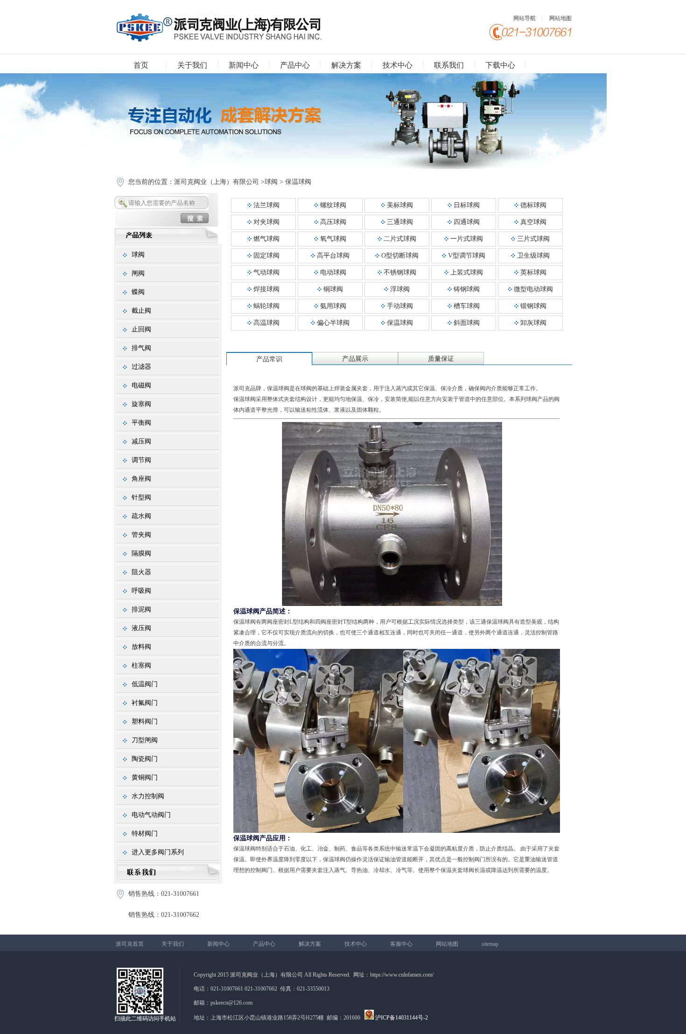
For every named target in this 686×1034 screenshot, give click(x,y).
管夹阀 (141, 534)
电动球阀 (332, 272)
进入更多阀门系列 (158, 852)
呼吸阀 (141, 590)
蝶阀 (138, 291)
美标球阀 (399, 205)
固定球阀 (266, 255)
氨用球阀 (332, 305)
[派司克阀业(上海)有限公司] (218, 39)
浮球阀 (399, 289)
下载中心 (500, 65)
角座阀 (141, 478)
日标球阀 (466, 205)
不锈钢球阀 (399, 272)
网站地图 (560, 18)
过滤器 (141, 366)
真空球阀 (532, 221)
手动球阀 (399, 305)
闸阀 (138, 273)
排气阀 (141, 348)
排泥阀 (141, 609)
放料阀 (141, 646)
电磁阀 (141, 385)
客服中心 (401, 944)
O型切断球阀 (399, 255)
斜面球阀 (466, 322)
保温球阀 (298, 181)
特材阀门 (145, 833)
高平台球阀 (332, 255)
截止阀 (141, 310)
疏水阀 (141, 516)
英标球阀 (532, 272)
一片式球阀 (465, 238)
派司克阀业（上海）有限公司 (216, 181)
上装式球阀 (465, 272)
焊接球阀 (266, 289)
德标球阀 (532, 205)
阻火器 (141, 572)
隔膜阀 (141, 553)
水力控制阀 (148, 796)
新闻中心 (244, 65)
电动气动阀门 (151, 814)
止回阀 (141, 329)
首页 (140, 65)
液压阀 (141, 628)
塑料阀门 (145, 721)
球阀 (271, 181)
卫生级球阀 (532, 255)
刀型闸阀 (145, 740)
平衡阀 (141, 422)
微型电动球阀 (532, 289)
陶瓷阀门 (145, 758)
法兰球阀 (266, 205)
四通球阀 (466, 221)
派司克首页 (130, 944)
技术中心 (398, 65)
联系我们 (449, 65)
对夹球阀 (266, 221)
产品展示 (355, 358)
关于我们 (192, 65)
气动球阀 (266, 272)
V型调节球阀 (465, 255)
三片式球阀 (532, 238)
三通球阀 (399, 221)
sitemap (490, 944)
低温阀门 (145, 684)
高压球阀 (332, 221)
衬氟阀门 (145, 702)
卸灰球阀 (532, 322)
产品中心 (295, 65)
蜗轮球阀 (266, 305)
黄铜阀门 (145, 777)
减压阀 (141, 441)
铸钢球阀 (466, 289)
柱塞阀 (141, 665)
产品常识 (269, 359)
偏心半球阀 (332, 322)
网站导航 (524, 18)
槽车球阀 (466, 305)
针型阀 (141, 497)
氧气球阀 (332, 238)
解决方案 (346, 65)
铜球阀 (332, 289)
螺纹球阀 (332, 205)
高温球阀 (266, 322)
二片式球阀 (399, 238)
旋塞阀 (141, 404)
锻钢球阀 (532, 305)
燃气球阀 (266, 238)
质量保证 (441, 358)
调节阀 (141, 460)
